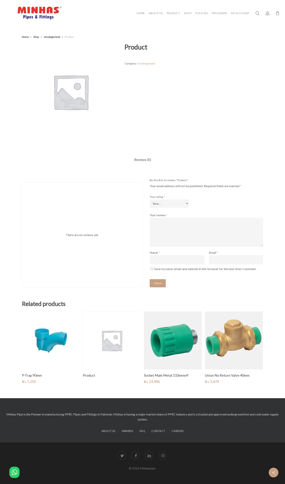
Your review (158, 215)
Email (213, 252)
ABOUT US (108, 431)
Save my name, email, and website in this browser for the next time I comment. (205, 269)
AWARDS (127, 431)
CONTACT (158, 431)
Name (155, 252)
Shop (36, 36)
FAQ (142, 431)
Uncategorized (52, 36)
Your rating (157, 196)
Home (25, 36)
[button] (14, 473)
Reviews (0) (142, 160)
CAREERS (178, 431)
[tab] (142, 159)
